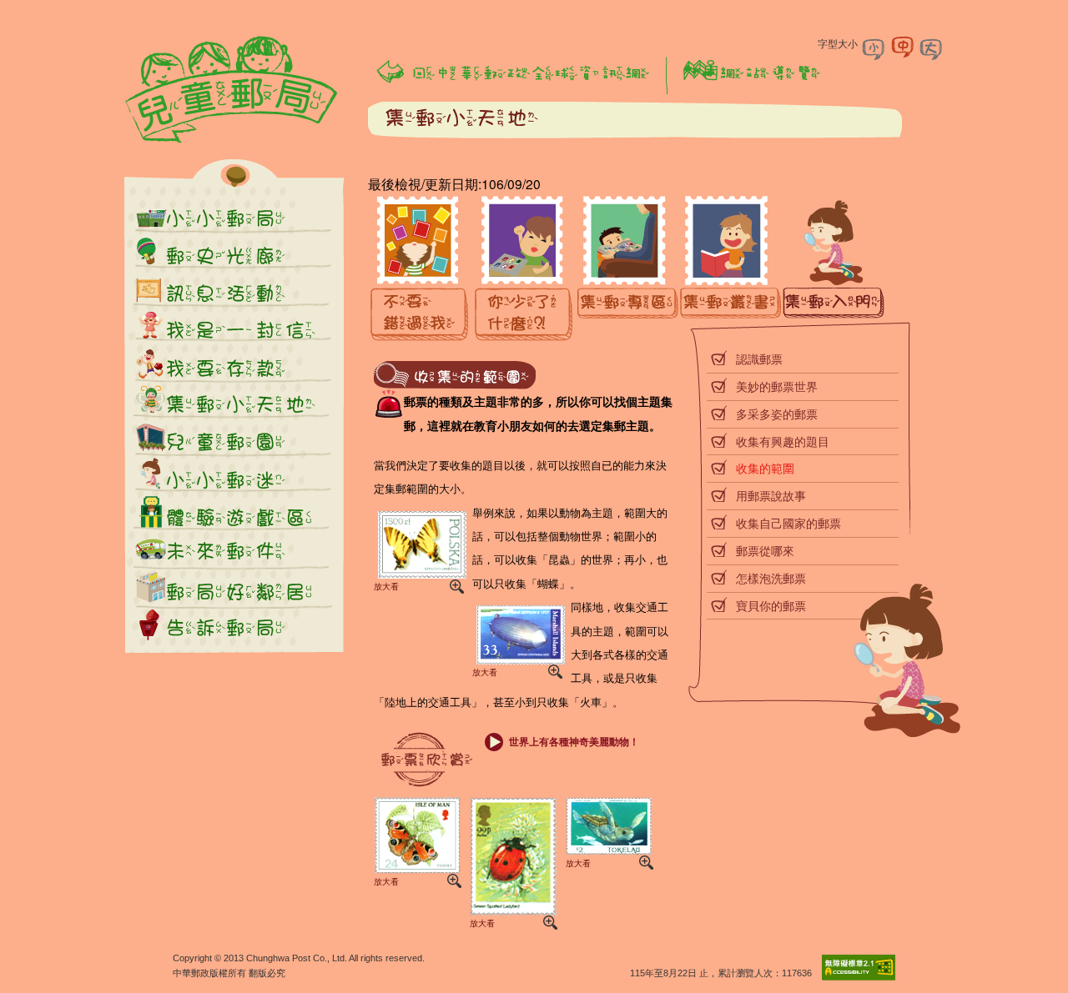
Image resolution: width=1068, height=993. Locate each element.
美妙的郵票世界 (777, 386)
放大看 (386, 586)
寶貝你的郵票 (771, 605)
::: (121, 151)
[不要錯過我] (420, 269)
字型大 (931, 48)
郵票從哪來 (765, 550)
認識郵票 (759, 358)
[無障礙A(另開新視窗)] (858, 977)
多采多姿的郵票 (777, 413)
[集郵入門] (833, 269)
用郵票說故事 (771, 495)
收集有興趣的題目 (782, 441)
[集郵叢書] (730, 269)
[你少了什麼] (524, 269)
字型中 (902, 48)
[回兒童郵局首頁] (233, 90)
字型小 (874, 48)
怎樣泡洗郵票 (771, 577)
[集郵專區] (628, 269)
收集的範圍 (765, 467)
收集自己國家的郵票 (788, 522)
